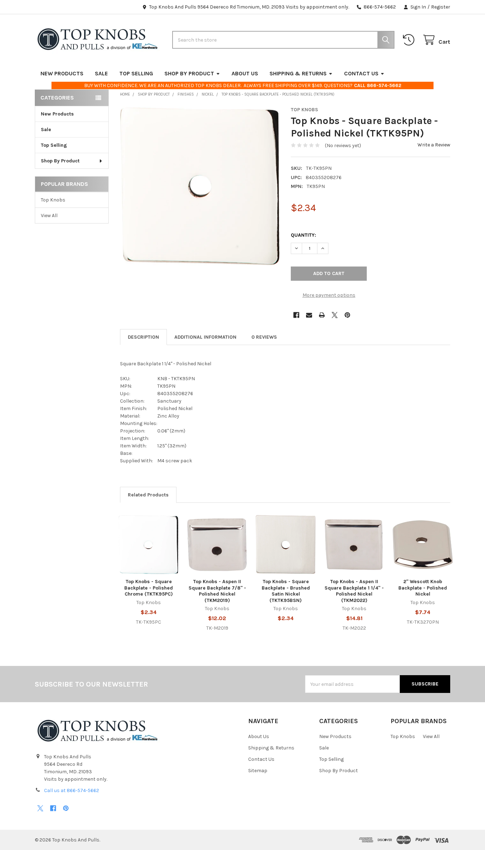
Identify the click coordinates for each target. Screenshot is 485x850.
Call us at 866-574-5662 (71, 790)
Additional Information (205, 337)
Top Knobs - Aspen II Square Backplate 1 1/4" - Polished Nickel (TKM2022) (354, 591)
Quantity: (303, 235)
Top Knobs (53, 200)
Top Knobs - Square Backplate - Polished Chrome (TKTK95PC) (148, 588)
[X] (334, 315)
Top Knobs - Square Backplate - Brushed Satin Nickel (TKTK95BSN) (286, 591)
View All (49, 215)
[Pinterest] (347, 315)
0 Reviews (264, 337)
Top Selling (136, 73)
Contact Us (361, 73)
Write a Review (434, 145)
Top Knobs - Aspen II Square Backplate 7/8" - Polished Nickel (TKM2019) (217, 591)
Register (440, 7)
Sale (101, 73)
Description (143, 337)
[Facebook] (296, 315)
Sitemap (257, 771)
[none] (199, 186)
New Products (61, 73)
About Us (244, 73)
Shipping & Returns (298, 73)
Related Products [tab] (148, 495)
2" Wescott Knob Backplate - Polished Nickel (422, 588)
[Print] (321, 315)
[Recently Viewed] (410, 39)
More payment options (329, 295)
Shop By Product (189, 73)
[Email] (309, 315)
